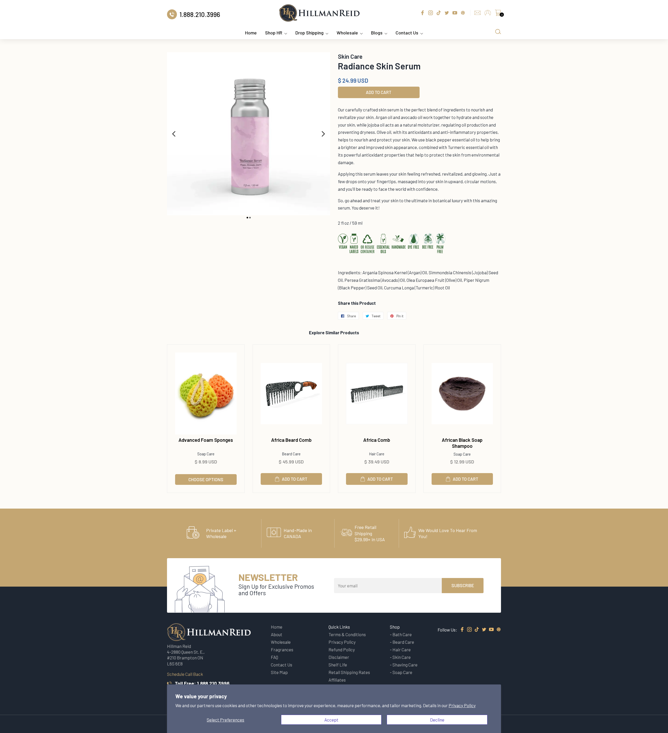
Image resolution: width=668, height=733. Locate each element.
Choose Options (205, 479)
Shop (395, 626)
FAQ (274, 657)
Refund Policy (342, 649)
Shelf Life (338, 664)
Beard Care (403, 642)
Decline (437, 719)
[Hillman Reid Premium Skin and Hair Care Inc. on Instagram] (469, 629)
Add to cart (294, 478)
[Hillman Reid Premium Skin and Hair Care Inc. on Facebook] (462, 629)
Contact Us (407, 32)
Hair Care (401, 649)
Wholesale (347, 32)
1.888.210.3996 (213, 683)
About (276, 634)
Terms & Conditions (347, 634)
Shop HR (273, 32)
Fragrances (282, 649)
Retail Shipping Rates (349, 672)
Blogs (377, 32)
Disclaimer (339, 657)
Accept (331, 719)
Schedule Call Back (185, 674)
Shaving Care (405, 664)
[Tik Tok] (476, 629)
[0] (498, 14)
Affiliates (337, 679)
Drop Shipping (309, 32)
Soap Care (402, 672)
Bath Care (402, 634)
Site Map (279, 672)
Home (251, 32)
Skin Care (401, 657)
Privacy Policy (462, 705)
